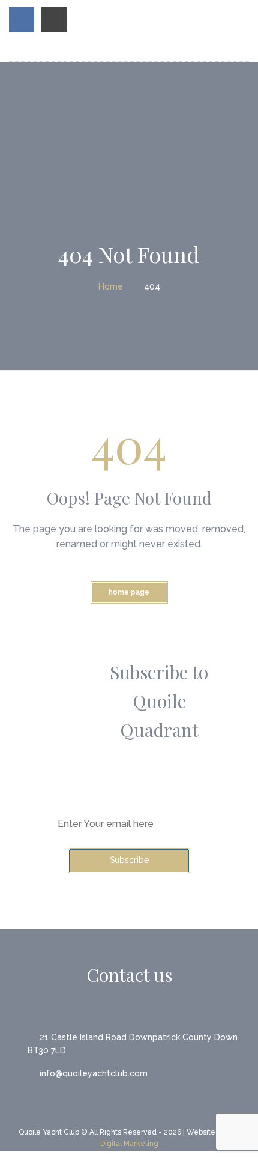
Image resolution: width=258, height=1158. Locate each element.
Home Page (129, 592)
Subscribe (129, 860)
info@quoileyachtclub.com (94, 1073)
